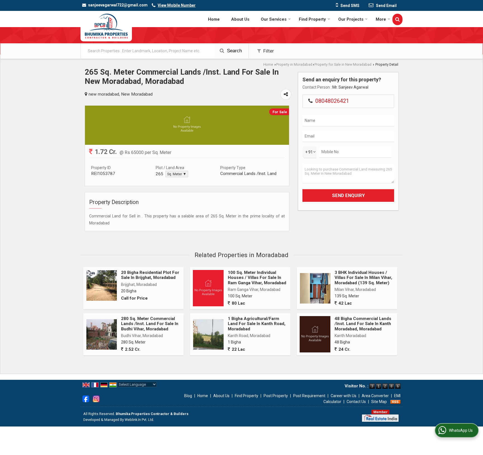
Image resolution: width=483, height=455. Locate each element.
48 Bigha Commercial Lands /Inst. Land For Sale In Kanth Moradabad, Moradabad (363, 323)
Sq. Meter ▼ (176, 174)
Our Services (274, 19)
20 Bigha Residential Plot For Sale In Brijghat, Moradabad (150, 275)
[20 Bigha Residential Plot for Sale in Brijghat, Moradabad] (101, 285)
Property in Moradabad (294, 64)
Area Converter (375, 396)
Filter (268, 51)
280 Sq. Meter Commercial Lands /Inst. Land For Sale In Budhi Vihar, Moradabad (149, 323)
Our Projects (350, 19)
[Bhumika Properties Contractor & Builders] (106, 26)
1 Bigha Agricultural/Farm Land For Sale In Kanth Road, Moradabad (256, 323)
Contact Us (356, 401)
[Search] (397, 19)
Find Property (312, 19)
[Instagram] (96, 398)
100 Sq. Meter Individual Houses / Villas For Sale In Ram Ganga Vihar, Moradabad (257, 277)
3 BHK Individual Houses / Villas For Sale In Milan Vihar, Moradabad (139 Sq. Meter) (363, 277)
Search (234, 50)
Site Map (379, 401)
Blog (188, 396)
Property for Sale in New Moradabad (342, 64)
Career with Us (343, 396)
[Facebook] (85, 398)
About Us (240, 19)
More (381, 19)
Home (214, 19)
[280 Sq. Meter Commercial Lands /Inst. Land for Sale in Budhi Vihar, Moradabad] (101, 334)
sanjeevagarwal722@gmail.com (118, 5)
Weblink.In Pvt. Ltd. (139, 420)
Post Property (276, 396)
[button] (177, 5)
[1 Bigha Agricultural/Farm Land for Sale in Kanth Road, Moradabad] (208, 334)
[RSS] (395, 401)
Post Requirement (309, 396)
